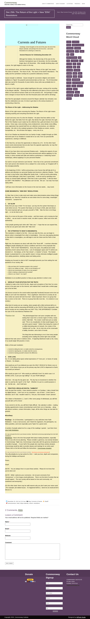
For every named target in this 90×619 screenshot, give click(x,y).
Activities (70, 3)
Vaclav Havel (70, 95)
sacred (74, 76)
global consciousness (71, 57)
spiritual (74, 85)
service (80, 76)
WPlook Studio (81, 617)
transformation (70, 92)
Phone (48, 596)
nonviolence (77, 70)
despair (82, 51)
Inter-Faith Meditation (11, 430)
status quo (69, 89)
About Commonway (48, 3)
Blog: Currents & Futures (66, 12)
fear (68, 54)
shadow (68, 79)
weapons (69, 98)
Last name (49, 591)
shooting (69, 82)
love (78, 67)
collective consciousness (77, 45)
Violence (77, 95)
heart (18, 503)
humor (81, 60)
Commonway (10, 2)
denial (77, 51)
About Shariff (60, 3)
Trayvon (77, 92)
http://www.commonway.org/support (40, 452)
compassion (77, 48)
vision (82, 95)
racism (31, 503)
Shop (83, 3)
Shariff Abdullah (75, 79)
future (72, 54)
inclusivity (69, 63)
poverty (75, 73)
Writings (77, 3)
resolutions (37, 503)
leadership (69, 67)
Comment (8, 542)
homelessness (74, 60)
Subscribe (55, 611)
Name (7, 522)
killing (79, 63)
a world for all (76, 41)
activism (69, 41)
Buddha (68, 45)
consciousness (12, 503)
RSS (20, 510)
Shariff (46, 501)
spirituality (80, 85)
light (75, 67)
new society (69, 70)
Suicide (75, 89)
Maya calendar (24, 503)
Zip (47, 606)
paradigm (69, 73)
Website (8, 535)
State (47, 601)
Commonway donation (44, 448)
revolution (69, 76)
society (68, 85)
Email (7, 528)
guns (80, 57)
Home (58, 12)
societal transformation (78, 82)
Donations (8, 438)
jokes (74, 63)
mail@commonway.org (73, 585)
